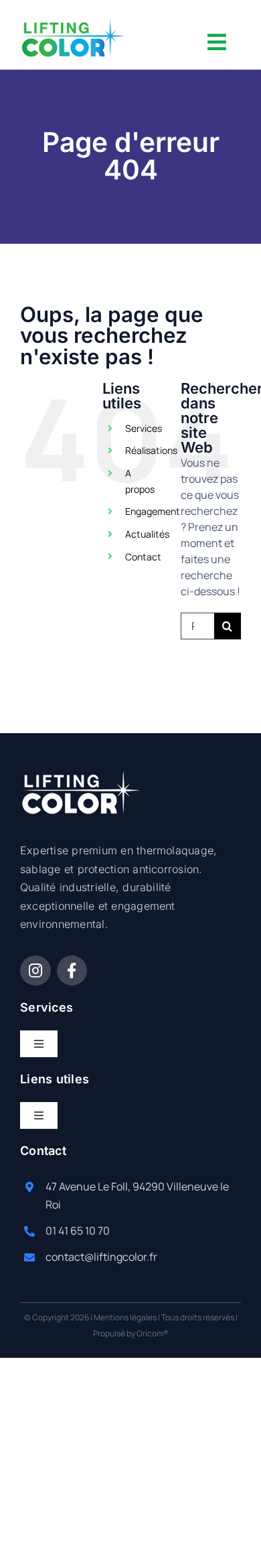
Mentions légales (125, 1317)
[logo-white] (80, 776)
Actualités (147, 534)
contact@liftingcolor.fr (101, 1256)
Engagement (152, 511)
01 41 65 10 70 (78, 1230)
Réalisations (151, 450)
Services (143, 428)
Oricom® (153, 1333)
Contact (143, 556)
